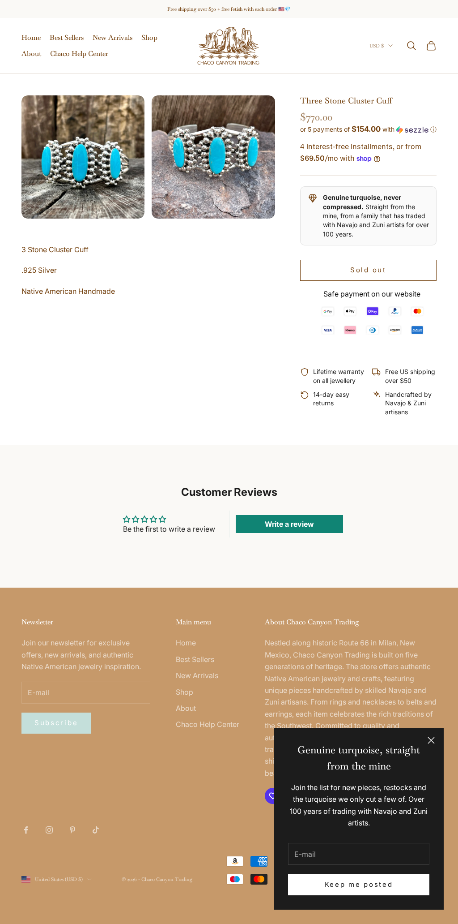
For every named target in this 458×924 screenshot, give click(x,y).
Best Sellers (67, 37)
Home (31, 37)
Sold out (368, 270)
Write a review (289, 524)
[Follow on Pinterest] (72, 829)
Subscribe (56, 722)
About (31, 53)
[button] (368, 129)
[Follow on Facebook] (25, 829)
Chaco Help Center (79, 53)
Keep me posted (359, 884)
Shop (149, 37)
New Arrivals (112, 37)
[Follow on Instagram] (49, 829)
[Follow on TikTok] (95, 829)
